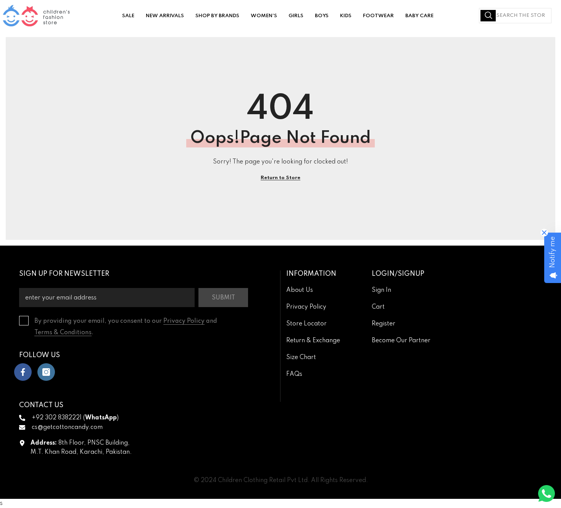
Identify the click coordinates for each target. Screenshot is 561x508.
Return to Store (280, 177)
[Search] (515, 15)
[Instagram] (46, 372)
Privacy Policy (184, 321)
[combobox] (515, 15)
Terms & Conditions (63, 333)
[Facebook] (23, 372)
